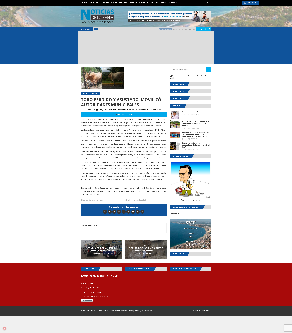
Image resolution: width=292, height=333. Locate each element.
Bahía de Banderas (90, 93)
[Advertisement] (146, 48)
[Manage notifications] (4, 328)
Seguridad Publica (119, 3)
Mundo (142, 3)
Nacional (133, 3)
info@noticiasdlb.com (103, 296)
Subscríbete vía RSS (201, 311)
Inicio (84, 3)
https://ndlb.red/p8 (139, 200)
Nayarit (105, 3)
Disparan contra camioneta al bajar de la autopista (143, 29)
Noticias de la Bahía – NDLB (97, 311)
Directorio (161, 3)
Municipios (93, 3)
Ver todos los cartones (191, 200)
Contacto (172, 3)
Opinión (150, 3)
